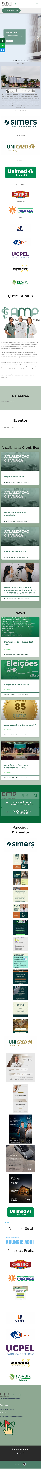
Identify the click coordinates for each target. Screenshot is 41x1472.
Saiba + (8, 1222)
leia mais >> (7, 649)
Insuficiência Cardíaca (15, 551)
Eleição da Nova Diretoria (16, 684)
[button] (11, 10)
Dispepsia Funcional (14, 476)
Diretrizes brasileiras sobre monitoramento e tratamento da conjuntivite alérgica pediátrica (20, 590)
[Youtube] (20, 1453)
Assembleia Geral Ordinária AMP (20, 725)
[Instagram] (23, 1453)
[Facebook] (17, 1453)
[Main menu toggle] (37, 4)
